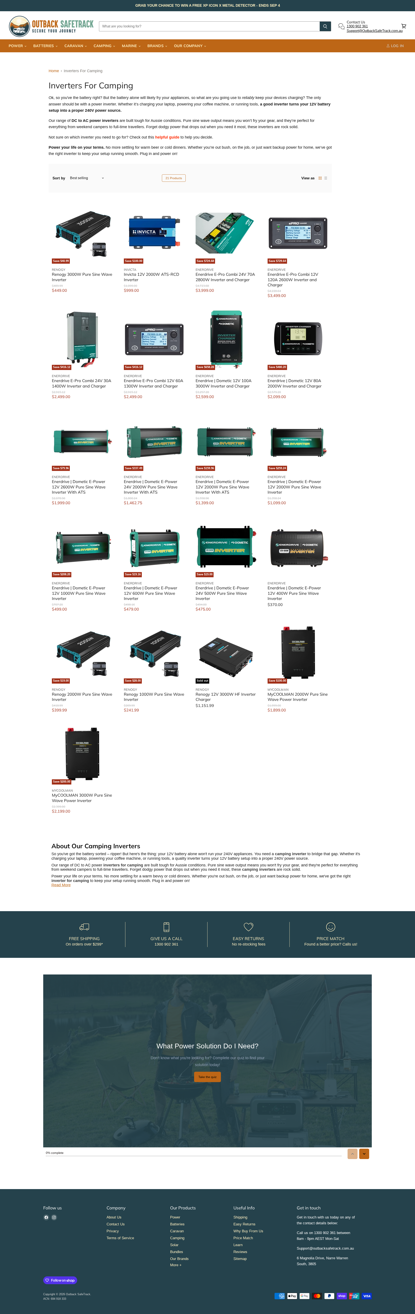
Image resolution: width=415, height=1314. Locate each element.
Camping (103, 45)
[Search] (325, 26)
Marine (130, 45)
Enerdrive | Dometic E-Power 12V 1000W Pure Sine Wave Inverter (78, 593)
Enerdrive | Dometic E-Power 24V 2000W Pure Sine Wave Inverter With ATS (150, 487)
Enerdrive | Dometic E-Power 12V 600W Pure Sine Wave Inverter (150, 593)
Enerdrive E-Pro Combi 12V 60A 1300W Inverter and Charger (153, 383)
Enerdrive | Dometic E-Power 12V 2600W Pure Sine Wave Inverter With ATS (78, 487)
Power (16, 45)
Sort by (59, 178)
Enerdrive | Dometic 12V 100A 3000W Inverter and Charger (224, 383)
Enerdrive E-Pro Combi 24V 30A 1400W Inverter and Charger (81, 383)
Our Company (189, 45)
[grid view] (320, 178)
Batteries (44, 45)
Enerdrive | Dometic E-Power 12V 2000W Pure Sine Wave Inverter (294, 487)
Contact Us (116, 1224)
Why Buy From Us (248, 1231)
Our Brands (179, 1259)
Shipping (240, 1217)
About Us (114, 1217)
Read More (61, 885)
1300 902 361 (357, 26)
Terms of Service (120, 1238)
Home (54, 71)
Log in (397, 45)
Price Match (243, 1238)
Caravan (74, 45)
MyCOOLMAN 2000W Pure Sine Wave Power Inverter (298, 697)
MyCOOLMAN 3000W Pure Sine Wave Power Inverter (82, 798)
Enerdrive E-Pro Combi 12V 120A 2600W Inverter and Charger (293, 279)
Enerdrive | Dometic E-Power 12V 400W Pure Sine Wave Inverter (294, 593)
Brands (156, 45)
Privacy (113, 1231)
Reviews (240, 1252)
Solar (174, 1245)
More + (176, 1265)
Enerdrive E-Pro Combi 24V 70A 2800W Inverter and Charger (225, 277)
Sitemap (240, 1259)
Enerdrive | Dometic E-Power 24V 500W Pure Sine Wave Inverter (222, 593)
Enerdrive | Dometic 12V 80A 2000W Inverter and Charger (295, 383)
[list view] (326, 178)
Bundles (176, 1252)
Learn (238, 1245)
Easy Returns (244, 1224)
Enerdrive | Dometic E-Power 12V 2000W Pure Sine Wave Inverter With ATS (222, 487)
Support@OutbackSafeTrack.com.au (375, 31)
